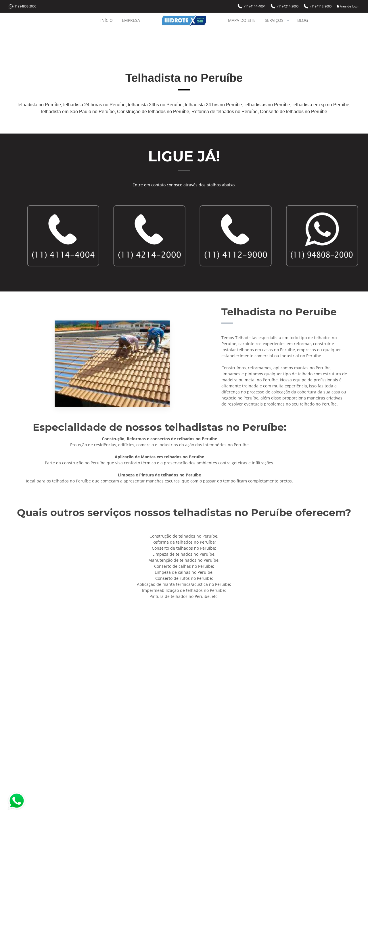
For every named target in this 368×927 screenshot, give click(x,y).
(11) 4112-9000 (320, 6)
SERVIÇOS (274, 20)
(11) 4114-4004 (254, 6)
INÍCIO (106, 20)
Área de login (349, 6)
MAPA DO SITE (242, 20)
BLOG (302, 20)
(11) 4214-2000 (287, 6)
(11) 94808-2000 (25, 6)
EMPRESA (131, 20)
